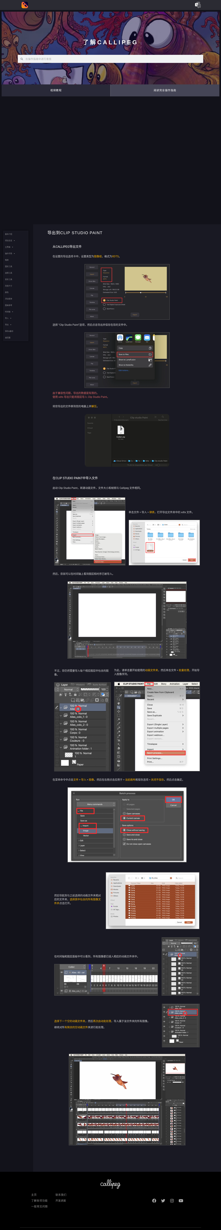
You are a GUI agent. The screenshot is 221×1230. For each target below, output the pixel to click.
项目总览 (8, 241)
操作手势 (8, 254)
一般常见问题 (39, 1206)
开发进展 (60, 1200)
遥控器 (7, 338)
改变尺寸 (8, 286)
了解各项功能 (39, 1200)
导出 (7, 325)
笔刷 (7, 260)
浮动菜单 (8, 299)
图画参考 (8, 305)
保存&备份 (9, 331)
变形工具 (8, 279)
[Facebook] (154, 1201)
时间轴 (7, 312)
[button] (164, 90)
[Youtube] (181, 1201)
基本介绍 (8, 234)
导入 (7, 318)
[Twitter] (163, 1201)
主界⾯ (7, 247)
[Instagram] (172, 1201)
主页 (34, 1194)
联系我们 (60, 1194)
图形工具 (8, 266)
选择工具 (8, 273)
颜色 (7, 292)
